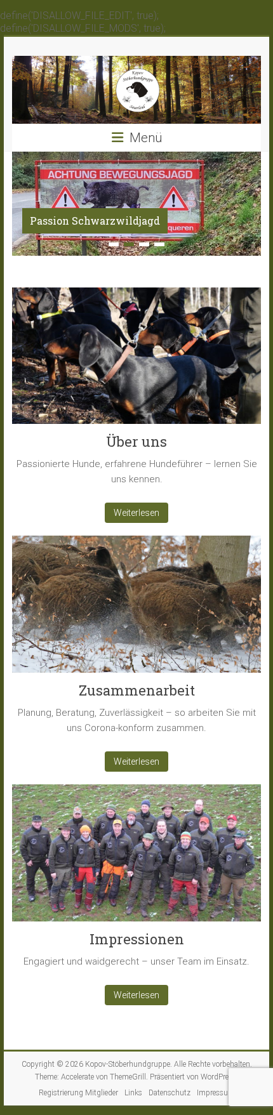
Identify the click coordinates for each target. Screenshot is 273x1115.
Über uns (136, 441)
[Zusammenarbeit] (136, 609)
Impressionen (137, 939)
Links (133, 1092)
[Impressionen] (136, 857)
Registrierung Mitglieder (78, 1092)
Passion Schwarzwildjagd (95, 220)
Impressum (216, 1092)
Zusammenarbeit (137, 690)
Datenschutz (169, 1092)
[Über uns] (136, 360)
